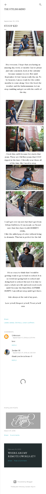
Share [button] (6, 319)
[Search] (40, 4)
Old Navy (18, 323)
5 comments (14, 435)
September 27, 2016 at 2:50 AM (24, 353)
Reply (14, 345)
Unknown (16, 335)
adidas (11, 323)
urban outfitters (28, 323)
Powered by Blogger (25, 482)
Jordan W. (16, 350)
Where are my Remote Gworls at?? (22, 454)
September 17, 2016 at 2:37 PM (24, 338)
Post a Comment (20, 461)
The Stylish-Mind (14, 9)
